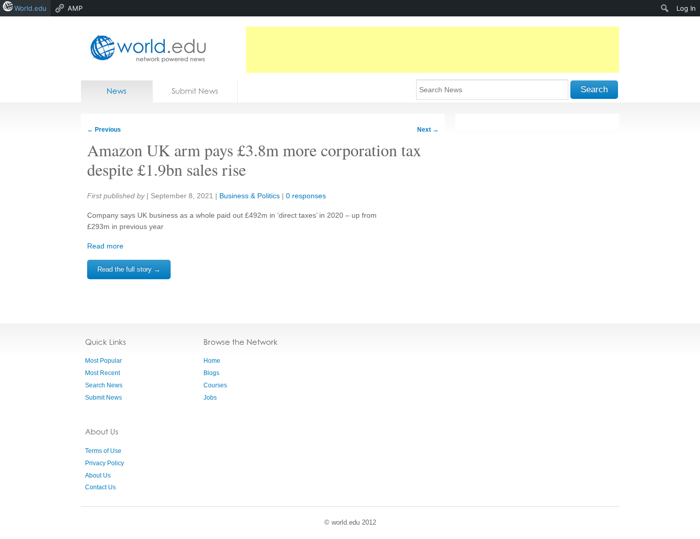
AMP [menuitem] (75, 8)
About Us (98, 475)
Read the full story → (128, 269)
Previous (104, 129)
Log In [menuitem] (686, 8)
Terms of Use (103, 450)
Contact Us (100, 487)
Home (211, 360)
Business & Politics (249, 196)
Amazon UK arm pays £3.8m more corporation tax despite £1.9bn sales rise (254, 159)
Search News (103, 385)
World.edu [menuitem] (30, 8)
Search (594, 89)
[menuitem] (665, 8)
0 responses (306, 196)
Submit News (195, 91)
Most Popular (103, 360)
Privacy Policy (104, 463)
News (117, 91)
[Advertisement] (432, 50)
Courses (215, 385)
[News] (145, 48)
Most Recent (102, 373)
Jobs (210, 397)
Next (428, 129)
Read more (105, 246)
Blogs (211, 373)
